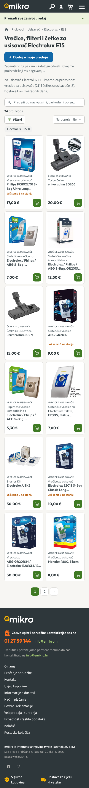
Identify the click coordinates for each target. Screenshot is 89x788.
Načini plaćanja (15, 699)
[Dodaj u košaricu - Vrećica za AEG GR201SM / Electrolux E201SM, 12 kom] (37, 575)
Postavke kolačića (17, 732)
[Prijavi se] (61, 6)
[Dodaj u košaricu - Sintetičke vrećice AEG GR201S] (78, 353)
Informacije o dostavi (19, 693)
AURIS (24, 757)
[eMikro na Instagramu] (18, 766)
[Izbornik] (81, 6)
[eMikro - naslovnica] (17, 7)
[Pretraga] (52, 7)
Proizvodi (18, 29)
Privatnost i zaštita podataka (24, 719)
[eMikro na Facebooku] (8, 766)
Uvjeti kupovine (15, 686)
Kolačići (10, 726)
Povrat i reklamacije (18, 706)
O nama (10, 666)
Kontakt (10, 679)
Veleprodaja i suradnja (20, 713)
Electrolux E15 (18, 129)
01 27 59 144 (17, 641)
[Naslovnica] (6, 29)
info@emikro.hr (47, 641)
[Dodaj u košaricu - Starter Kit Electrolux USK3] (37, 504)
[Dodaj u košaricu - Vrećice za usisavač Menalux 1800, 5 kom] (78, 575)
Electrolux (51, 29)
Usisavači (34, 29)
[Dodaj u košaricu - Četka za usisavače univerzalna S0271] (37, 353)
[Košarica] (70, 7)
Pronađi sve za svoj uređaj (25, 18)
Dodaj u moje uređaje (28, 57)
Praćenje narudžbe (18, 673)
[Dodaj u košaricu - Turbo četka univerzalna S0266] (78, 203)
